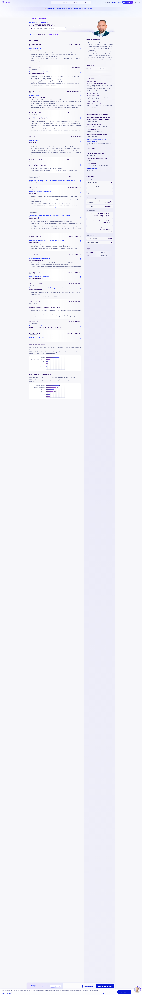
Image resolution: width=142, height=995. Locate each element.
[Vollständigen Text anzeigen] (55, 64)
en (135, 2)
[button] (53, 34)
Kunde (119, 2)
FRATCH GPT (76, 2)
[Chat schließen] (140, 988)
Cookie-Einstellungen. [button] (7, 993)
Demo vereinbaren (127, 2)
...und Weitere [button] (99, 109)
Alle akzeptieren (124, 992)
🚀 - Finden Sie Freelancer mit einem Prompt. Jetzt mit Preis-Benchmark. (68, 8)
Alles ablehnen (109, 992)
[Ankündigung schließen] (96, 8)
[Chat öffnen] (137, 989)
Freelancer (114, 2)
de (139, 2)
